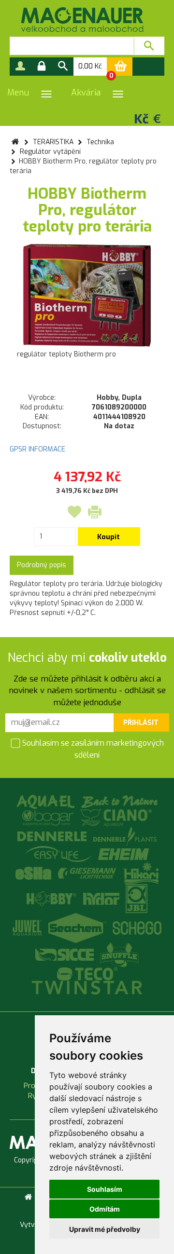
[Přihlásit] (41, 66)
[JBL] (136, 898)
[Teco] (87, 974)
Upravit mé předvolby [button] (104, 1229)
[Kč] (141, 118)
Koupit (108, 537)
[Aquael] (46, 801)
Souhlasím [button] (104, 1189)
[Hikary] (140, 873)
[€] (157, 118)
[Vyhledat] (149, 46)
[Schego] (137, 928)
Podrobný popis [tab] (41, 565)
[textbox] (71, 46)
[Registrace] (20, 66)
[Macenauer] (82, 19)
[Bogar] (49, 817)
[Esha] (35, 873)
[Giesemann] (88, 873)
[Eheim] (124, 853)
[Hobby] (52, 898)
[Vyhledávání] (62, 66)
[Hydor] (102, 898)
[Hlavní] (15, 142)
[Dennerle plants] (125, 836)
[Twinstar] (87, 987)
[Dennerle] (53, 836)
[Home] (28, 1197)
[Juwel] (28, 928)
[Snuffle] (120, 955)
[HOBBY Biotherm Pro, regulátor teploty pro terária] (87, 295)
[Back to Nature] (119, 801)
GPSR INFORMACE (37, 449)
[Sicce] (65, 955)
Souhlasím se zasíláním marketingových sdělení (92, 749)
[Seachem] (78, 928)
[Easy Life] (59, 853)
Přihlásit (141, 722)
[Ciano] (116, 817)
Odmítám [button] (104, 1209)
